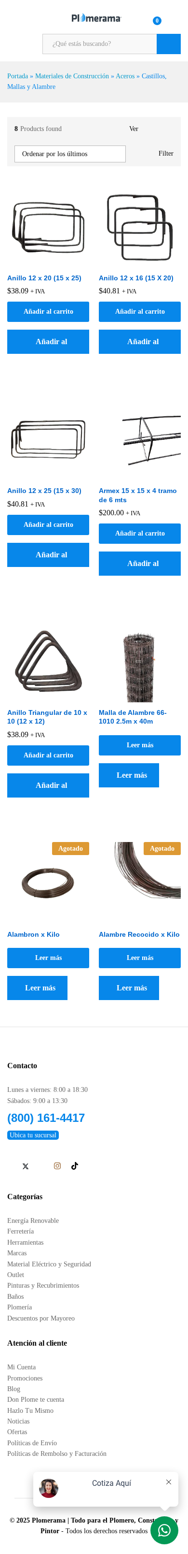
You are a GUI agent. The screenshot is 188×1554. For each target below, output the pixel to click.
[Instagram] (57, 1166)
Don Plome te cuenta (35, 1399)
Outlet (15, 1274)
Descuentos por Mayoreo (41, 1318)
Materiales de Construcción (72, 76)
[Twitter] (25, 1167)
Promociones (24, 1378)
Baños (15, 1296)
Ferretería (20, 1231)
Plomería (19, 1307)
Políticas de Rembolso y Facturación (57, 1453)
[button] (48, 342)
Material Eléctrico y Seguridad (49, 1264)
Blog (13, 1389)
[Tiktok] (74, 1166)
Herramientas (25, 1242)
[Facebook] (9, 1167)
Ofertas (17, 1432)
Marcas (17, 1253)
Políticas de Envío (32, 1443)
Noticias (18, 1421)
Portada (17, 76)
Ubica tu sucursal (33, 1135)
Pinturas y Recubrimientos (43, 1285)
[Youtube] (41, 1167)
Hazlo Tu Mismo (30, 1410)
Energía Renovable (33, 1220)
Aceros (125, 76)
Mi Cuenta (21, 1367)
